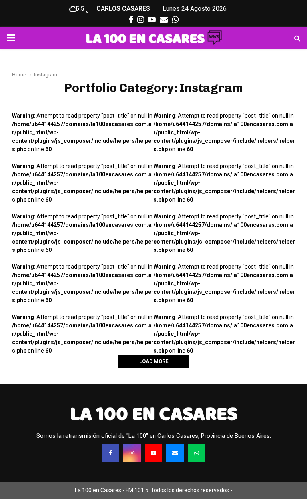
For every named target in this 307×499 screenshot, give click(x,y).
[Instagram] (132, 453)
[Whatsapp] (196, 453)
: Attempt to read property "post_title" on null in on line (83, 132)
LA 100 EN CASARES (153, 413)
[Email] (175, 453)
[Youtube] (153, 453)
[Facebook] (110, 453)
